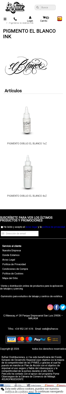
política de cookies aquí (19, 391)
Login (29, 20)
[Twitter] (63, 307)
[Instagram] (50, 307)
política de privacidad (53, 226)
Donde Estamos (10, 255)
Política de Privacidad (14, 264)
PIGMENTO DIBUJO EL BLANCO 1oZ (27, 143)
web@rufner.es (49, 328)
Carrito (44, 19)
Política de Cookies (12, 273)
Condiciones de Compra (15, 268)
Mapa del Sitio (10, 278)
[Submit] (37, 7)
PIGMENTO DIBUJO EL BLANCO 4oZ (27, 195)
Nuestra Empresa (11, 250)
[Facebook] (56, 307)
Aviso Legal (8, 259)
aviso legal (31, 226)
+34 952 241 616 (24, 328)
